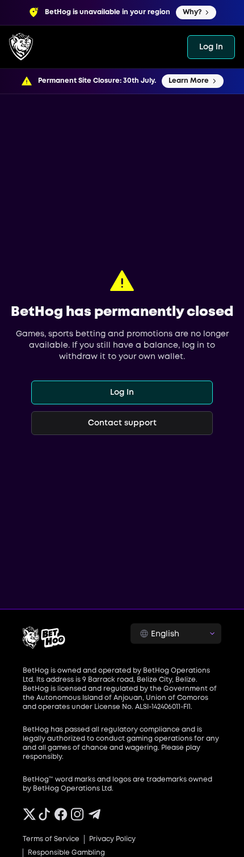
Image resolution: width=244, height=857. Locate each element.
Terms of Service (51, 839)
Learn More (189, 81)
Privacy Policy (112, 839)
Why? (192, 12)
